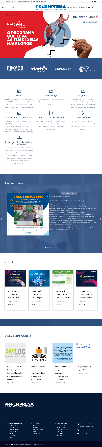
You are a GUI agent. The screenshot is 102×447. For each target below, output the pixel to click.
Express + (12, 435)
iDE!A (42, 444)
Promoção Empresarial (10, 15)
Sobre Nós (36, 425)
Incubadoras (60, 425)
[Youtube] (95, 1)
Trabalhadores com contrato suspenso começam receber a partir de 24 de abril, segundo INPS (38, 373)
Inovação (59, 431)
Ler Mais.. (11, 304)
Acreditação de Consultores (19, 117)
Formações (60, 433)
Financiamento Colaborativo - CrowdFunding (19, 143)
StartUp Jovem (13, 429)
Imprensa (82, 7)
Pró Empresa (9, 7)
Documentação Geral (38, 430)
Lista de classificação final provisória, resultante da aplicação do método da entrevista (62, 373)
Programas (83, 95)
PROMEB (11, 433)
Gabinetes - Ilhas (62, 429)
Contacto (91, 7)
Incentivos (12, 427)
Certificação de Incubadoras (51, 117)
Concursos (59, 435)
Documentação (51, 95)
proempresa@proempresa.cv (22, 1)
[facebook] (92, 1)
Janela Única (60, 427)
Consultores (71, 7)
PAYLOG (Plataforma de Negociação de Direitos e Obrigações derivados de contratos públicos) (15, 373)
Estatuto (35, 427)
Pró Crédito (12, 431)
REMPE (19, 95)
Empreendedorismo (83, 117)
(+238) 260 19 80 (9, 1)
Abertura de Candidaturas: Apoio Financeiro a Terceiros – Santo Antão (62, 297)
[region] (51, 219)
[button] (3, 34)
